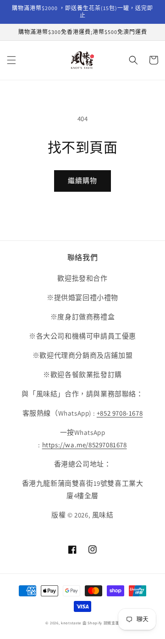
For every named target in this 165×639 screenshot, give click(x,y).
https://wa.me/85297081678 (84, 444)
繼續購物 (82, 180)
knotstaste (71, 622)
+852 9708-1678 (120, 413)
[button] (11, 60)
